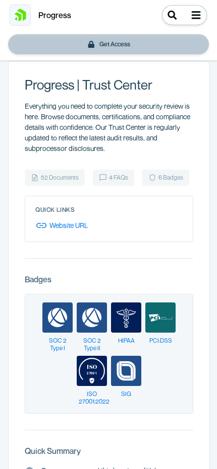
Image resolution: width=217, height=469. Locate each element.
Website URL (68, 225)
